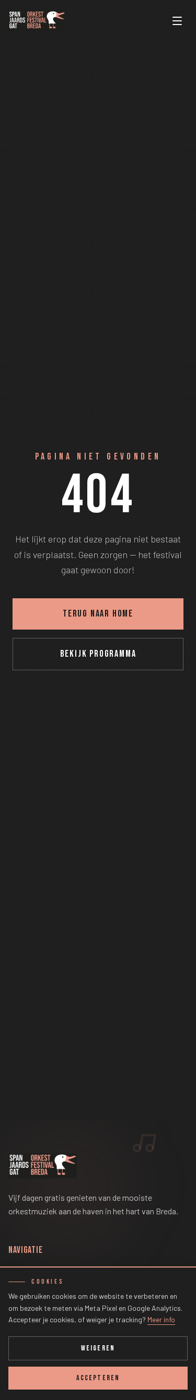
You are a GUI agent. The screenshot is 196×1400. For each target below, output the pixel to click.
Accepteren (98, 1377)
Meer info (161, 1319)
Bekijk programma (98, 653)
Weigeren (98, 1348)
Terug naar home (98, 613)
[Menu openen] (177, 20)
